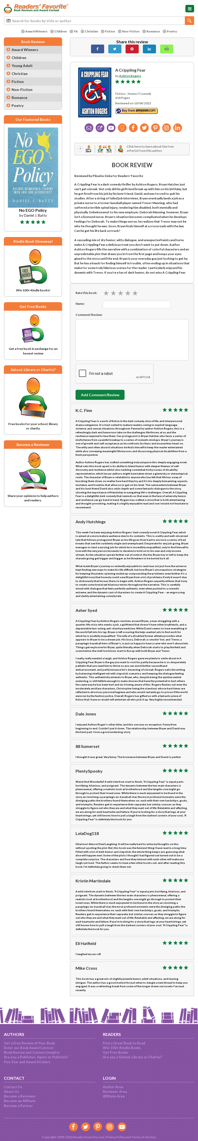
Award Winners (36, 31)
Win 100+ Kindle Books (122, 1048)
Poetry (172, 31)
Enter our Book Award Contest (29, 1048)
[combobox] (99, 20)
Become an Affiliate (20, 1101)
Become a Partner (18, 1106)
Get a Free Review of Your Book (29, 1043)
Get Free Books (115, 1052)
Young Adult (22, 65)
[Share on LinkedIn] (149, 49)
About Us (11, 1091)
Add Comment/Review (100, 395)
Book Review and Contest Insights (32, 1052)
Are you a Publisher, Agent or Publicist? (36, 1057)
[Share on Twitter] (114, 49)
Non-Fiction (130, 31)
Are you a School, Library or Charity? (132, 1057)
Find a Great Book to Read (124, 1043)
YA (76, 31)
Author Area (113, 1087)
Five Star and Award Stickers (27, 1062)
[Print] (166, 49)
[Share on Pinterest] (132, 49)
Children (60, 31)
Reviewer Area (115, 1091)
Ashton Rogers (130, 76)
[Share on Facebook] (97, 49)
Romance (153, 31)
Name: (80, 304)
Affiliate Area (114, 1096)
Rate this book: (86, 293)
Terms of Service (143, 1137)
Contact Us (13, 1087)
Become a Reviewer (20, 1096)
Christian (91, 31)
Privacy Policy (115, 1137)
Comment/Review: (89, 315)
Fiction (110, 31)
